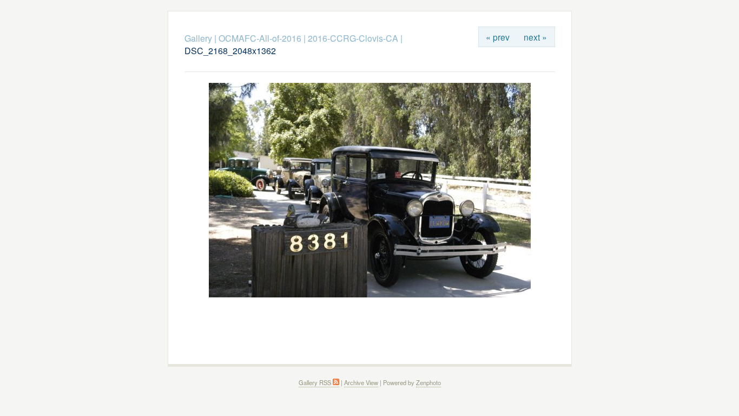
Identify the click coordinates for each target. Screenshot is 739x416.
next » (535, 37)
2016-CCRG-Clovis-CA (353, 38)
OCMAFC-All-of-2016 (260, 38)
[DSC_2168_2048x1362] (370, 294)
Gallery (198, 38)
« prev (498, 37)
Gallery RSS (316, 382)
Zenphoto (428, 382)
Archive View (361, 382)
